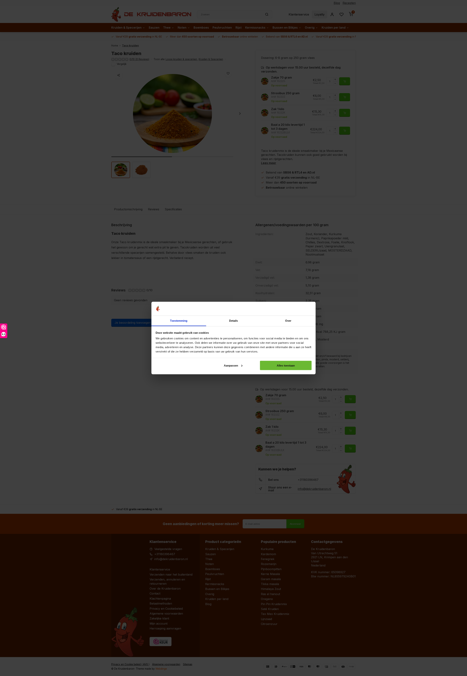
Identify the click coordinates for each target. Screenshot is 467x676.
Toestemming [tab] (178, 320)
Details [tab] (233, 320)
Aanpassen (231, 365)
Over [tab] (288, 320)
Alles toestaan (286, 365)
